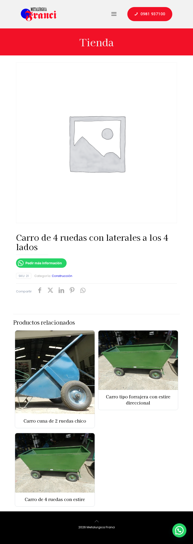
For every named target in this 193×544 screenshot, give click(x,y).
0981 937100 (153, 14)
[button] (179, 530)
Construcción (62, 276)
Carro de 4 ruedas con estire (55, 499)
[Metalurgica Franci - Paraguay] (39, 14)
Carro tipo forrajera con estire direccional (138, 399)
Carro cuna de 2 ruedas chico (55, 421)
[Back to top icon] (96, 521)
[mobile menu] (114, 14)
